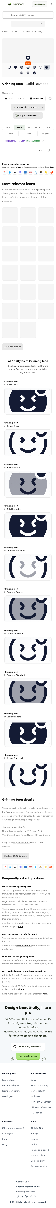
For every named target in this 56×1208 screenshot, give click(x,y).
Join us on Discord (40, 1149)
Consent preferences (25, 1191)
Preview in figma (10, 1085)
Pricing (34, 1133)
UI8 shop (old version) (13, 1128)
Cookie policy (38, 1160)
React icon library (39, 1085)
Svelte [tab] (10, 133)
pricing (18, 167)
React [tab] (19, 127)
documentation (24, 945)
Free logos (7, 1096)
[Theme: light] (51, 4)
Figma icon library (11, 1090)
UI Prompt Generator (41, 1107)
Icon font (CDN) (38, 1090)
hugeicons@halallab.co (28, 1186)
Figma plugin (8, 1080)
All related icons (12, 346)
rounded (26, 31)
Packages (35, 1096)
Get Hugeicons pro (28, 1056)
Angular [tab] (45, 133)
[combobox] (28, 24)
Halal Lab (22, 1202)
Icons (14, 31)
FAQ (4, 1144)
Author (34, 1144)
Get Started (39, 4)
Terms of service (39, 1166)
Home (4, 31)
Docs (52, 167)
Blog (4, 1139)
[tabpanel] (28, 145)
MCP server (36, 1112)
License (34, 1139)
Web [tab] (7, 127)
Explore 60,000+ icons (15, 856)
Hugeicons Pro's (21, 842)
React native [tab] (34, 127)
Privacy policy (38, 1155)
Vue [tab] (48, 127)
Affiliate (37, 1128)
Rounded (10, 812)
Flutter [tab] (28, 133)
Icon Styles (7, 1133)
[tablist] (28, 130)
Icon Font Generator (41, 1101)
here (20, 926)
